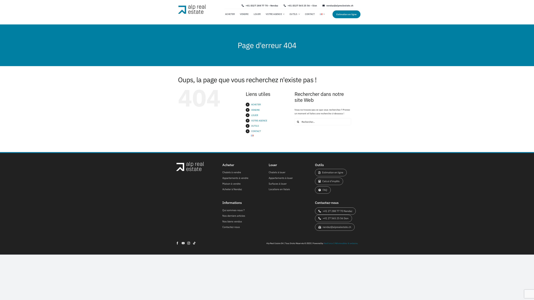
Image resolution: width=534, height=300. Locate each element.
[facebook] (177, 243)
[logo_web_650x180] (192, 5)
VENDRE (255, 109)
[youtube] (183, 243)
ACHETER (256, 104)
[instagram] (188, 243)
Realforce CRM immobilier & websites (341, 243)
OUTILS (255, 125)
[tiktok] (194, 243)
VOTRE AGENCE (259, 120)
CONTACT (256, 131)
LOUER (254, 115)
